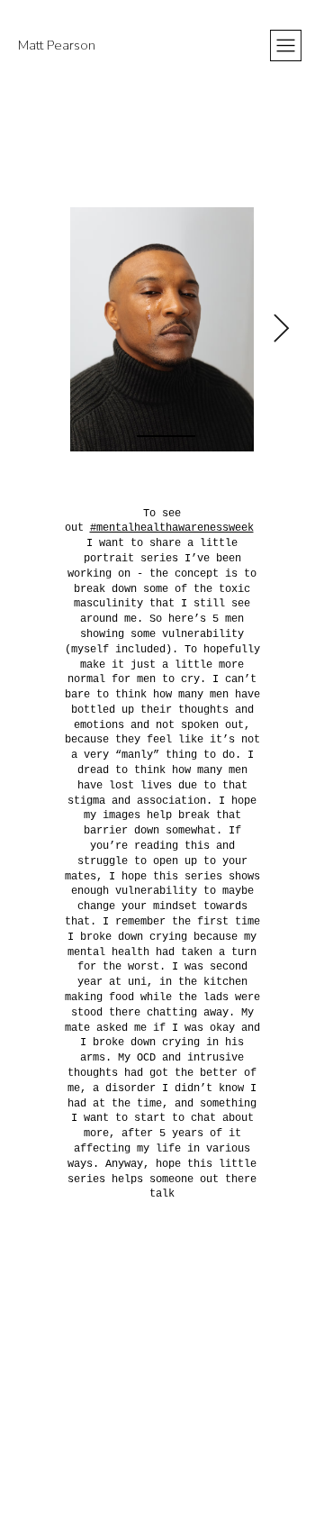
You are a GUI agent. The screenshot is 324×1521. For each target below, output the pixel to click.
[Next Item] (281, 329)
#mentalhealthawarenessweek (172, 528)
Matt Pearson (56, 45)
